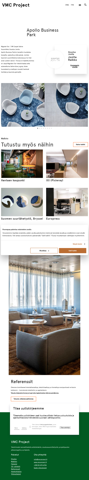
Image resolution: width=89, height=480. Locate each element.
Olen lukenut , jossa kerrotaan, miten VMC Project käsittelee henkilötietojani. (44, 426)
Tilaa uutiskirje (65, 427)
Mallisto (14, 461)
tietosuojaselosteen (46, 424)
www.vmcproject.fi (40, 462)
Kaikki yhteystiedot (40, 468)
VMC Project (16, 5)
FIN (72, 5)
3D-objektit (15, 466)
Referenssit (15, 469)
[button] (80, 5)
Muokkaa (43, 250)
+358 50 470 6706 (40, 465)
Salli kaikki (73, 250)
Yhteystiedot (16, 474)
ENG (67, 5)
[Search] (85, 4)
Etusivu (14, 459)
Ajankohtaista (16, 472)
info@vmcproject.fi (40, 459)
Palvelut (14, 464)
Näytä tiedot (77, 244)
